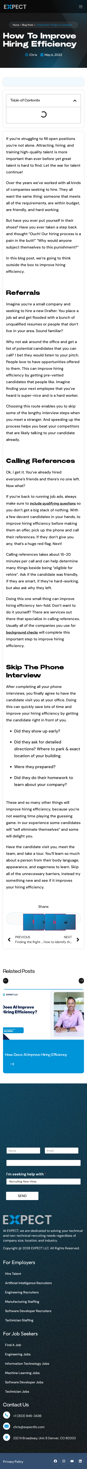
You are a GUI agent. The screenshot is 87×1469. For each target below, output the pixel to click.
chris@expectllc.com (29, 1427)
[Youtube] (72, 1461)
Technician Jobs (17, 1391)
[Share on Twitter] (44, 922)
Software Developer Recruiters (28, 1311)
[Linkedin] (80, 1461)
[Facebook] (55, 1461)
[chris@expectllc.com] (6, 1426)
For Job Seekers (20, 1333)
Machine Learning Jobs (22, 1373)
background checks (22, 632)
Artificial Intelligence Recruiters (28, 1283)
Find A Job (13, 1345)
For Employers (19, 1262)
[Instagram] (63, 1461)
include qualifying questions (53, 503)
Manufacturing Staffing (22, 1302)
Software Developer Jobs (24, 1382)
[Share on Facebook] (33, 922)
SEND (22, 1196)
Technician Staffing (19, 1320)
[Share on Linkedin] (55, 922)
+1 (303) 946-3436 (27, 1416)
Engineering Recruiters (22, 1292)
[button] (75, 100)
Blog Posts (27, 24)
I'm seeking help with (26, 1174)
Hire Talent (13, 1274)
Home (16, 24)
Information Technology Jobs (27, 1363)
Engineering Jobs (18, 1354)
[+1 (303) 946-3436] (6, 1415)
